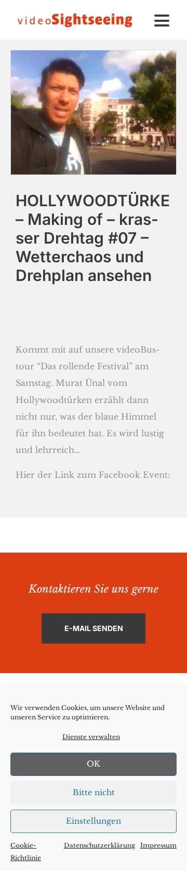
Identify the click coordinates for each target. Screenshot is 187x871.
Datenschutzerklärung (99, 845)
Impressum (158, 845)
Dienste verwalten (91, 737)
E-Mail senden (93, 628)
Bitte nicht (94, 792)
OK (93, 764)
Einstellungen (93, 821)
